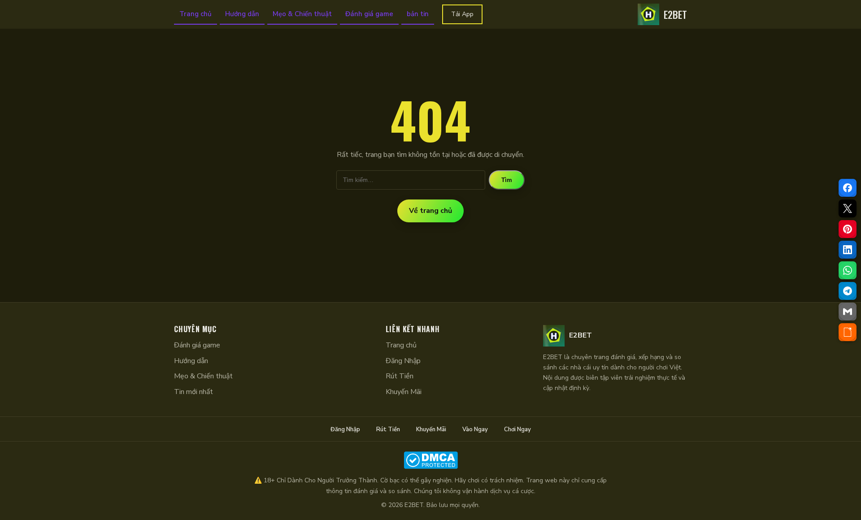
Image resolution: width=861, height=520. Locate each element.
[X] (848, 208)
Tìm (506, 180)
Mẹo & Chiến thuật (302, 13)
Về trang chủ (430, 211)
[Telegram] (848, 291)
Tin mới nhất (193, 392)
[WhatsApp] (848, 270)
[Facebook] (848, 188)
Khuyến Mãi (404, 392)
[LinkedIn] (848, 250)
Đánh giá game (369, 13)
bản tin (418, 13)
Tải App (462, 14)
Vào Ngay (475, 429)
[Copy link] (848, 332)
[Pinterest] (848, 229)
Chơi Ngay (517, 429)
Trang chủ (195, 13)
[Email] (848, 312)
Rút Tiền (399, 376)
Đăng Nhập (403, 361)
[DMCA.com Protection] (430, 460)
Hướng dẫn (242, 13)
